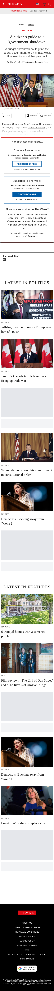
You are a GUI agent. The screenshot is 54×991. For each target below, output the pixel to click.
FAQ (27, 950)
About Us (27, 923)
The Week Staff (16, 62)
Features (27, 31)
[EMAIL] (5, 259)
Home (21, 24)
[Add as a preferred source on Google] (27, 968)
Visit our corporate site (38, 981)
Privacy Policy (27, 936)
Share (8, 116)
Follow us (33, 116)
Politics (31, 24)
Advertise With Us (27, 945)
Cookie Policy (27, 941)
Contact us (33, 236)
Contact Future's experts (27, 927)
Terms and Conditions (27, 932)
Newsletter (47, 116)
